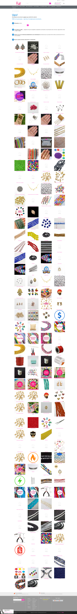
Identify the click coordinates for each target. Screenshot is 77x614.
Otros (49, 6)
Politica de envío (34, 606)
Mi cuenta (63, 0)
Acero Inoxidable (36, 6)
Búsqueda (29, 598)
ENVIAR (23, 599)
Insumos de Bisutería (15, 6)
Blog (28, 602)
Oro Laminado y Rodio (43, 6)
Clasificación (53, 6)
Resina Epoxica (59, 6)
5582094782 (57, 3)
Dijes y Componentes (29, 6)
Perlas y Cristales (22, 6)
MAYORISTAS (34, 601)
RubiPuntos (33, 602)
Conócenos (14, 7)
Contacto (33, 598)
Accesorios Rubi (18, 612)
